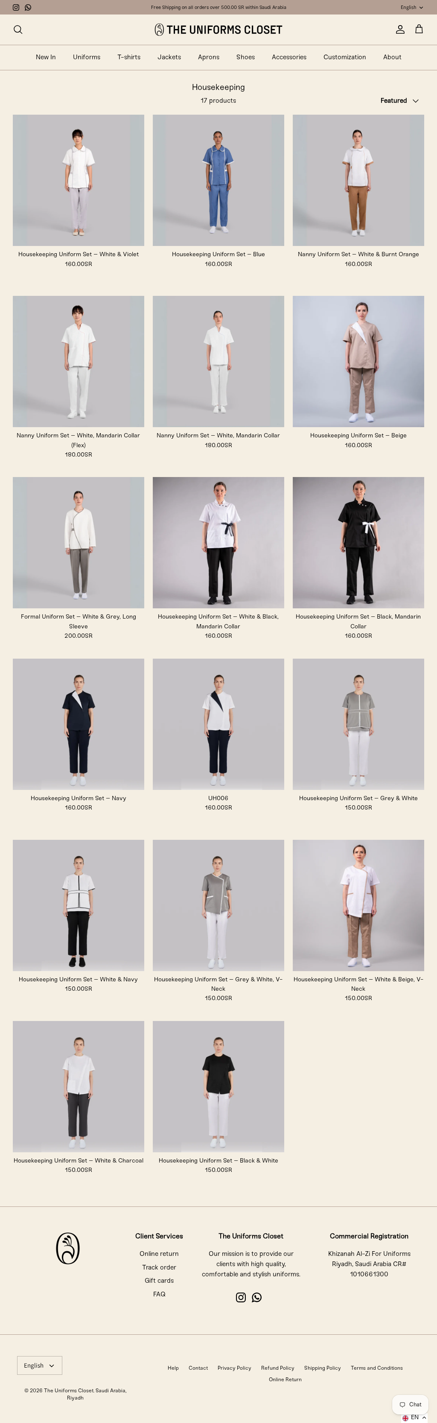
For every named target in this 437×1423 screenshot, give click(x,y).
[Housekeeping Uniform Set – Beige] (358, 361)
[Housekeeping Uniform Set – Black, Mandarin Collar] (358, 542)
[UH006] (218, 724)
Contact (198, 1368)
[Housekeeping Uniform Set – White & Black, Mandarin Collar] (218, 542)
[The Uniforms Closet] (218, 29)
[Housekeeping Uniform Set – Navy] (78, 724)
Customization (344, 57)
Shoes (245, 57)
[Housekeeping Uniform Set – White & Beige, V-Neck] (358, 905)
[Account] (398, 29)
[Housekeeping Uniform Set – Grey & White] (358, 724)
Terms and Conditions (377, 1368)
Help (173, 1368)
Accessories (289, 57)
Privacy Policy (234, 1368)
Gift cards (159, 1281)
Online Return (285, 1380)
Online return (159, 1254)
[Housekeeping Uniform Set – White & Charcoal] (78, 1086)
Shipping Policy (322, 1368)
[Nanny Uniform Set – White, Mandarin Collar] (218, 361)
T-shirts (128, 57)
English (408, 7)
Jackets (169, 57)
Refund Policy (277, 1368)
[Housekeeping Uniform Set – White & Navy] (78, 905)
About (392, 57)
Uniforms (86, 57)
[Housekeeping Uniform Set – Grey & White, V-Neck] (218, 905)
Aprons (208, 57)
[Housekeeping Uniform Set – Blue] (218, 180)
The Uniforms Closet (68, 1391)
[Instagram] (16, 7)
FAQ (159, 1294)
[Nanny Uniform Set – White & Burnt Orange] (358, 180)
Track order (159, 1267)
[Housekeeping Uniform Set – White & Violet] (78, 180)
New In (46, 57)
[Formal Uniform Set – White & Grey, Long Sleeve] (78, 542)
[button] (414, 1418)
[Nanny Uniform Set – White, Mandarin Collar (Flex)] (78, 361)
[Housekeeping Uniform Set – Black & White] (218, 1086)
